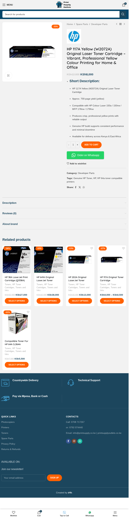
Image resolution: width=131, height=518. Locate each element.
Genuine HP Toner (82, 178)
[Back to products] (120, 24)
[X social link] (80, 187)
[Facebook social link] (76, 187)
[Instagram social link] (74, 441)
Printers (5, 427)
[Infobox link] (31, 383)
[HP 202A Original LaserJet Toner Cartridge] (80, 259)
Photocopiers (8, 422)
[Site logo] (64, 4)
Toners (8, 284)
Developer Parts (99, 24)
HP (94, 178)
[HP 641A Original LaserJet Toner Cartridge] (48, 259)
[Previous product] (117, 24)
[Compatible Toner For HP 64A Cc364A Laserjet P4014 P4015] (16, 323)
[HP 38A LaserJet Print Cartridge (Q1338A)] (16, 259)
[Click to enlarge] (8, 75)
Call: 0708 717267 (75, 422)
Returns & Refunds (10, 449)
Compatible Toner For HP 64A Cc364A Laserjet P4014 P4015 (16, 344)
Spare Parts (82, 24)
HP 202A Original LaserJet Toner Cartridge (77, 280)
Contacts (72, 416)
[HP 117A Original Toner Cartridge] (112, 259)
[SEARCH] (122, 14)
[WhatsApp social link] (84, 187)
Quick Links (8, 416)
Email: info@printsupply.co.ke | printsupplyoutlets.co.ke (93, 433)
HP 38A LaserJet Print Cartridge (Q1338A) (16, 279)
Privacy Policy (8, 444)
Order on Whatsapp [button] (88, 155)
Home (70, 24)
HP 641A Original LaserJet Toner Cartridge (45, 280)
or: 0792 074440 (74, 427)
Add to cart (91, 145)
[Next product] (124, 24)
